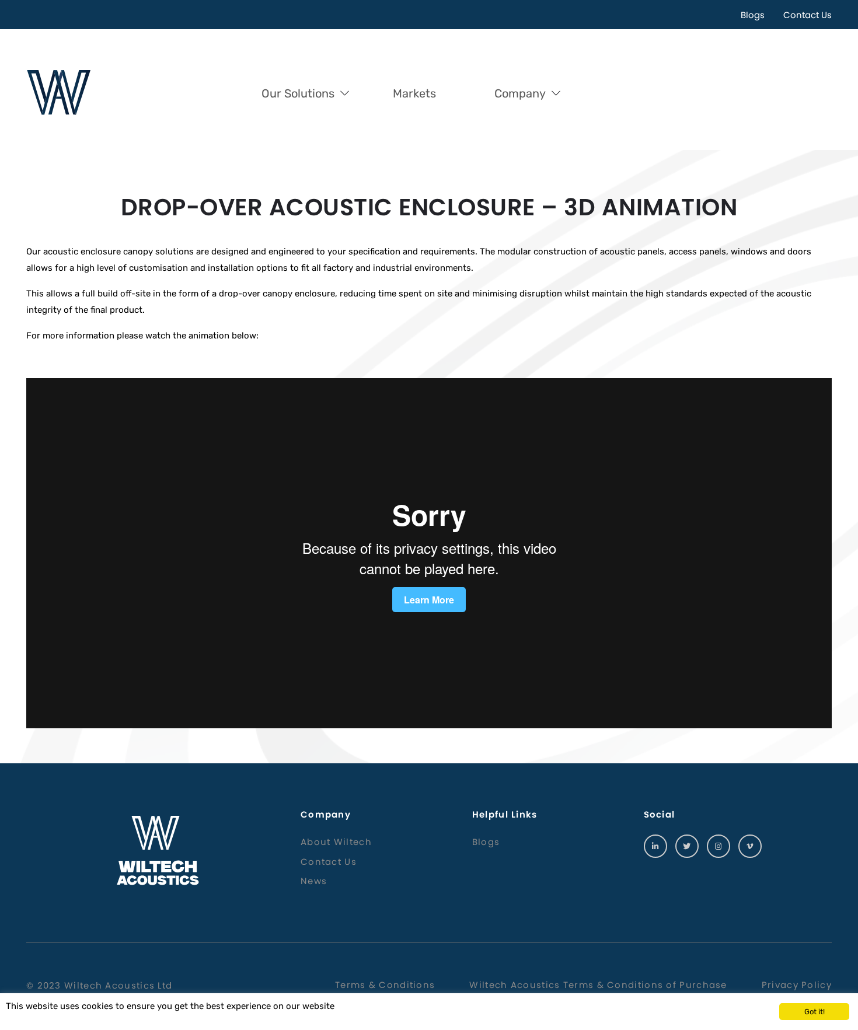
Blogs (753, 15)
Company (520, 93)
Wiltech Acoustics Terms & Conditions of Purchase (598, 985)
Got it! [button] (814, 1011)
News (314, 881)
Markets (414, 93)
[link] (655, 846)
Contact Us (807, 15)
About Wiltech (336, 842)
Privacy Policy (797, 985)
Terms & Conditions (385, 985)
